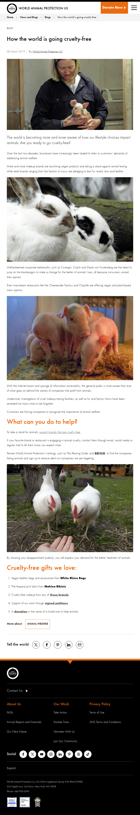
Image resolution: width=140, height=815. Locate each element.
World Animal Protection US (47, 51)
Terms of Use (96, 712)
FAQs (10, 712)
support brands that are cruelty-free (59, 432)
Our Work (61, 704)
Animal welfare (37, 624)
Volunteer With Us (64, 731)
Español (11, 768)
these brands (59, 595)
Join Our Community (65, 741)
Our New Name (17, 731)
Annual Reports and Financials (24, 722)
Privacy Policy (99, 704)
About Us (14, 704)
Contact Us (15, 691)
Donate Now (61, 722)
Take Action (60, 712)
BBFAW (100, 453)
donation (20, 611)
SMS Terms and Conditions (105, 722)
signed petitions (56, 603)
